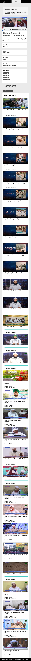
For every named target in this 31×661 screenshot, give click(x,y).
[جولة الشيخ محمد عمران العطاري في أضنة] (15, 140)
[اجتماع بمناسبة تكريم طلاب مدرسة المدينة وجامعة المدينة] (15, 176)
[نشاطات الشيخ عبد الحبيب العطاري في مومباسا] (15, 194)
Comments (8, 90)
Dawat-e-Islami (8, 9)
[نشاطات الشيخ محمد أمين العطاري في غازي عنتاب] (15, 266)
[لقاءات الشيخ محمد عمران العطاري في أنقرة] (15, 122)
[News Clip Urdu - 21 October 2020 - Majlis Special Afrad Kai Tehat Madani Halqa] (15, 605)
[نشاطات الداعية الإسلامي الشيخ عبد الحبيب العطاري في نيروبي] (15, 212)
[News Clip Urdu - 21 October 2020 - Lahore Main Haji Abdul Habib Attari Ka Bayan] (15, 624)
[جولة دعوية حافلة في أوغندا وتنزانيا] (15, 230)
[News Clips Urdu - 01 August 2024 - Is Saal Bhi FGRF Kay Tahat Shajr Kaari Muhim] (15, 103)
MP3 (6, 75)
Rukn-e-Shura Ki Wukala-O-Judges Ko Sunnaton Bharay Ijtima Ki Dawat (15, 13)
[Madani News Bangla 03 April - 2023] (15, 302)
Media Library (14, 9)
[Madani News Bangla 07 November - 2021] (15, 357)
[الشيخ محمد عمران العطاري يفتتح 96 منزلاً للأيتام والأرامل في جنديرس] (15, 158)
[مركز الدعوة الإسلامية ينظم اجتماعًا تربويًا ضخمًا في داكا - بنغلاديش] (15, 248)
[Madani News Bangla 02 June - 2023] (15, 284)
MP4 (6, 73)
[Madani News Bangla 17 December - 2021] (15, 339)
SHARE (6, 79)
